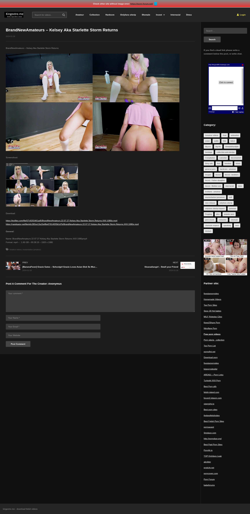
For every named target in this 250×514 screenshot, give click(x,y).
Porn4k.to (208, 450)
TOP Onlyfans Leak (213, 456)
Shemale (146, 15)
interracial (229, 186)
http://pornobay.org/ (213, 438)
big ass (208, 147)
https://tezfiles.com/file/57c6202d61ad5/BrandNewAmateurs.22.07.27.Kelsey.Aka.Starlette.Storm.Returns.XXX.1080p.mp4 (61, 220)
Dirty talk (209, 164)
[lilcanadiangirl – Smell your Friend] (149, 266)
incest (218, 175)
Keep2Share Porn (212, 322)
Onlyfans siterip (128, 15)
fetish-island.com (211, 392)
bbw (224, 141)
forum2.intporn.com (213, 398)
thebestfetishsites (212, 415)
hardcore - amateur (228, 169)
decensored (236, 158)
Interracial (175, 15)
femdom (228, 164)
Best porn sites (210, 409)
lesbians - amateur (212, 192)
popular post (229, 214)
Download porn (211, 357)
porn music (209, 220)
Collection (95, 15)
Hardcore (109, 15)
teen (237, 225)
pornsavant (209, 427)
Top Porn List (210, 346)
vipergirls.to (209, 404)
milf (230, 197)
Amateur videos (15, 250)
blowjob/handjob (231, 147)
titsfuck (208, 231)
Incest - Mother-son (213, 186)
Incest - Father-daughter (215, 180)
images (208, 175)
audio (216, 141)
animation (235, 135)
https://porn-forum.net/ (141, 4)
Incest (159, 15)
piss (218, 214)
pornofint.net (209, 351)
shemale (234, 220)
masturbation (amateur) (32, 250)
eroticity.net (209, 467)
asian (207, 141)
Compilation (210, 158)
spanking (227, 225)
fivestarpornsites (211, 293)
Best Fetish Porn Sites (214, 421)
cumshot (223, 158)
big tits (218, 147)
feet (218, 164)
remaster (222, 220)
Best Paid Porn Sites (213, 444)
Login (242, 15)
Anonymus (55, 283)
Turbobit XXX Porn (212, 380)
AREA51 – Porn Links (213, 375)
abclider (207, 462)
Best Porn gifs (210, 386)
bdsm (232, 141)
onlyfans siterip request (215, 209)
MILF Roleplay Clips (213, 317)
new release (210, 203)
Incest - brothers (232, 175)
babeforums (209, 485)
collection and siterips (226, 152)
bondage (208, 152)
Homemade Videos (212, 299)
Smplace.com (210, 433)
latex (240, 186)
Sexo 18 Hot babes (212, 311)
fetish (238, 164)
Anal (224, 135)
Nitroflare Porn (210, 328)
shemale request (212, 225)
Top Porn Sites (210, 305)
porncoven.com (211, 473)
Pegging (208, 214)
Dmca (189, 15)
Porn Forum (209, 479)
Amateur (80, 15)
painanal (232, 209)
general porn (210, 169)
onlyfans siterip (225, 203)
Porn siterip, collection (214, 340)
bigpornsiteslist (210, 369)
